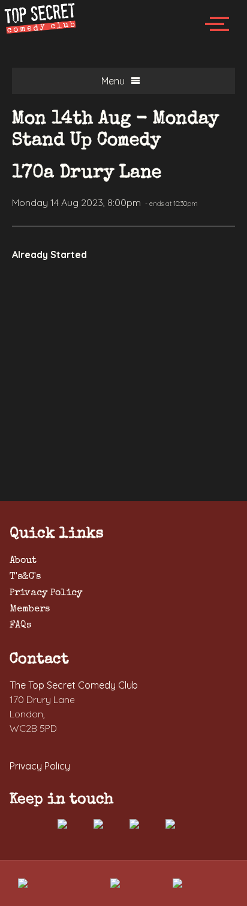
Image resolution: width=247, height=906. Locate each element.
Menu (113, 81)
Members (30, 609)
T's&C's (25, 577)
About (23, 561)
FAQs (20, 626)
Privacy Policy (46, 593)
